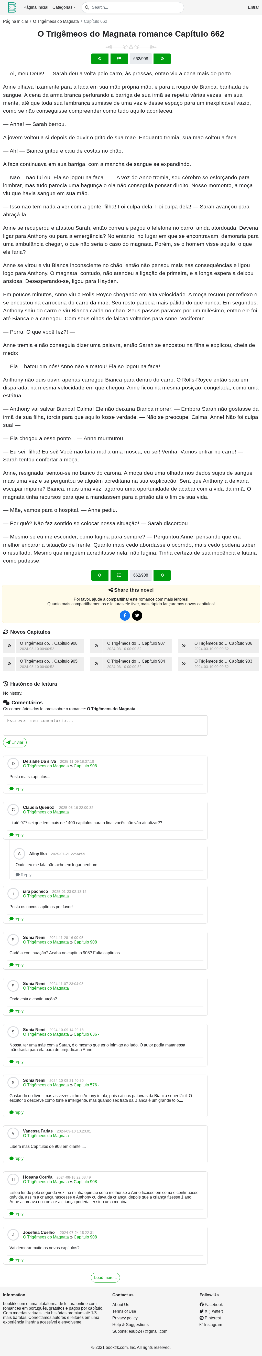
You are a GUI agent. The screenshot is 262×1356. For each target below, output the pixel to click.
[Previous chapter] (99, 59)
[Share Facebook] (125, 615)
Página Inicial (36, 7)
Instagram (212, 1324)
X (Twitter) (213, 1311)
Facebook (213, 1304)
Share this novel (134, 590)
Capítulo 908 (85, 766)
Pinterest (212, 1318)
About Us (120, 1304)
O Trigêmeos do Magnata (56, 21)
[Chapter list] (119, 59)
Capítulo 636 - (86, 1034)
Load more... (105, 1277)
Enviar (16, 742)
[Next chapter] (162, 59)
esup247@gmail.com (148, 1331)
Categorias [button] (62, 7)
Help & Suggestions (130, 1324)
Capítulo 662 (95, 21)
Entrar (253, 7)
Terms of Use (124, 1311)
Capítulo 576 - (86, 1085)
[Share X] (137, 615)
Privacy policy (125, 1318)
